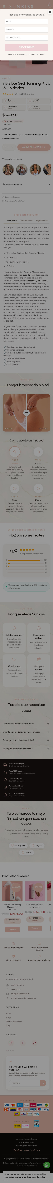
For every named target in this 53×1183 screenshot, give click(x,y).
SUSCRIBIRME (26, 47)
